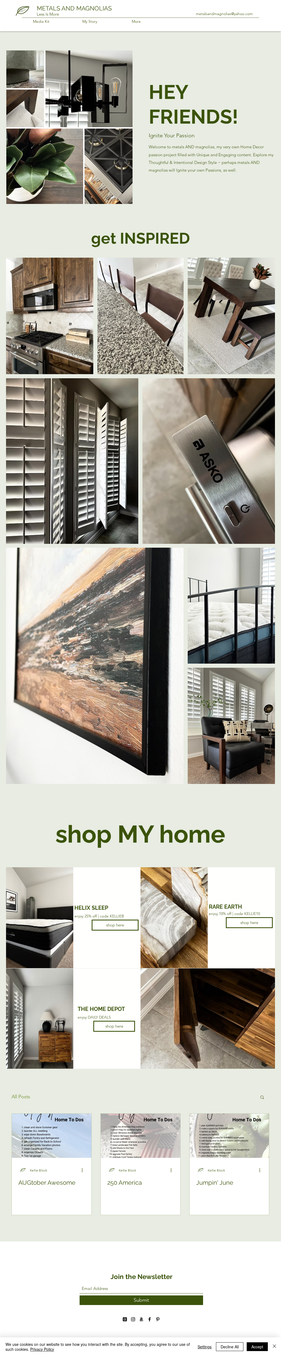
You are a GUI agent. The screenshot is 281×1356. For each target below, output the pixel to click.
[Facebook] (149, 1319)
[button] (262, 1098)
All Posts (21, 1097)
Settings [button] (205, 1346)
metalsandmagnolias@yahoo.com (224, 13)
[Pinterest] (158, 1319)
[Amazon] (141, 1319)
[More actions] (84, 1170)
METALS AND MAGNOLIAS (74, 8)
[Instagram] (133, 1319)
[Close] (274, 1347)
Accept (257, 1346)
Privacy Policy (42, 1349)
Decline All (230, 1346)
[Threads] (125, 1319)
